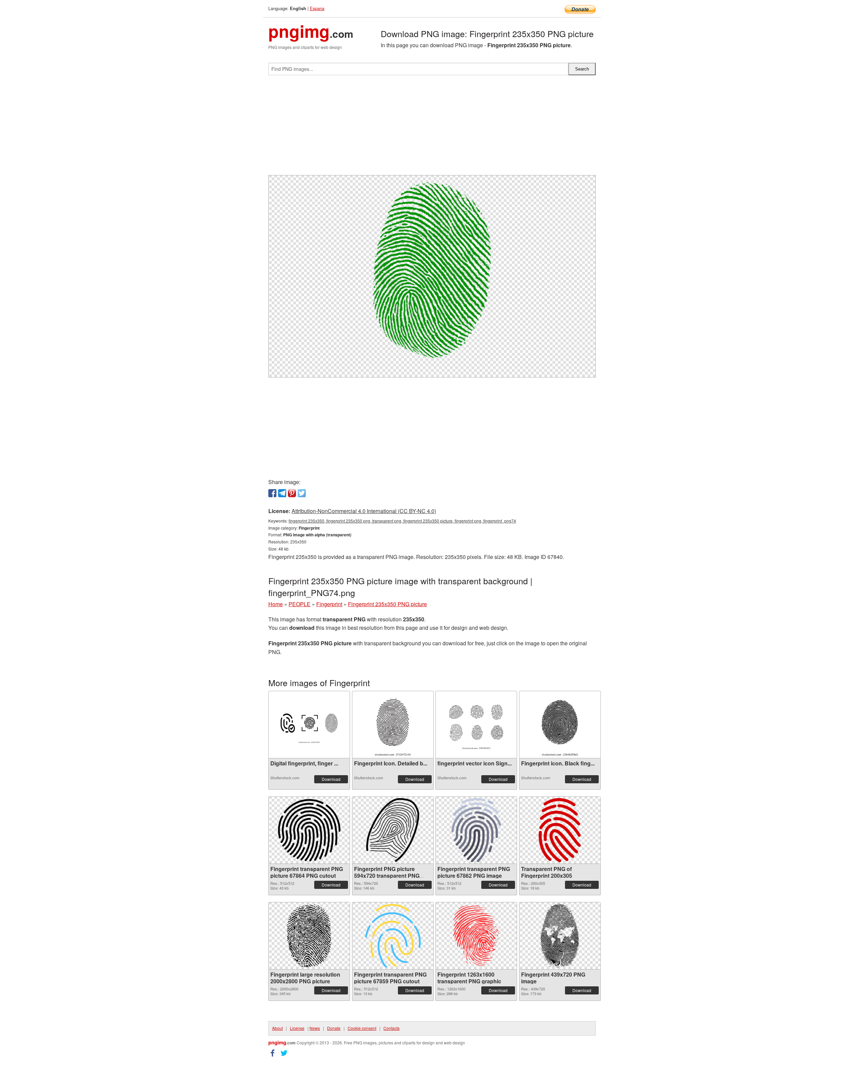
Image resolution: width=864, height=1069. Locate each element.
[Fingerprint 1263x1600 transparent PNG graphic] (476, 936)
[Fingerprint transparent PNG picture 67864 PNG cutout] (309, 830)
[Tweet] (302, 493)
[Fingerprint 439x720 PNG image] (559, 936)
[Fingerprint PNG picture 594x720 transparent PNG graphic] (392, 830)
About (277, 1028)
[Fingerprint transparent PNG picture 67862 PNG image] (476, 830)
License (297, 1028)
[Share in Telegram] (282, 493)
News (314, 1028)
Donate (334, 1028)
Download (331, 779)
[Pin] (292, 493)
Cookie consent (362, 1028)
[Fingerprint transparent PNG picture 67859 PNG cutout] (393, 936)
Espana (317, 8)
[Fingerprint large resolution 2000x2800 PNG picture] (309, 936)
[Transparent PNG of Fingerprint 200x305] (559, 830)
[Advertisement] (432, 128)
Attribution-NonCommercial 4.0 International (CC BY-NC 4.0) (364, 511)
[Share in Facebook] (272, 493)
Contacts (391, 1028)
